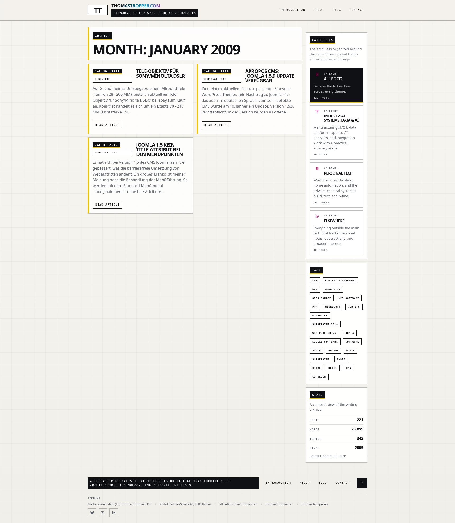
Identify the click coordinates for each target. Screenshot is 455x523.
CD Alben (319, 376)
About (319, 10)
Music (350, 350)
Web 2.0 (354, 307)
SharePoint (320, 359)
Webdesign (333, 289)
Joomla (349, 333)
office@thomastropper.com (238, 504)
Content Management (340, 280)
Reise (332, 368)
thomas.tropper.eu (314, 504)
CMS (315, 280)
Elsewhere (103, 79)
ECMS (348, 368)
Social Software (325, 341)
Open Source (321, 298)
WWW (315, 289)
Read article (107, 124)
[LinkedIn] (113, 512)
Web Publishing (324, 333)
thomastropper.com (279, 504)
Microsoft (333, 307)
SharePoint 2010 (325, 324)
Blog (337, 10)
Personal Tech (215, 79)
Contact (357, 10)
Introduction (292, 10)
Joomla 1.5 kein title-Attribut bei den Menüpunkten (159, 149)
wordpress (320, 315)
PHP (315, 307)
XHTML (316, 368)
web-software (349, 298)
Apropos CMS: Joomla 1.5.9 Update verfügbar (269, 76)
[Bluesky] (92, 512)
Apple (316, 350)
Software (352, 341)
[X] (103, 512)
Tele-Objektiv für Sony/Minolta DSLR (160, 73)
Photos (333, 350)
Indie (341, 359)
